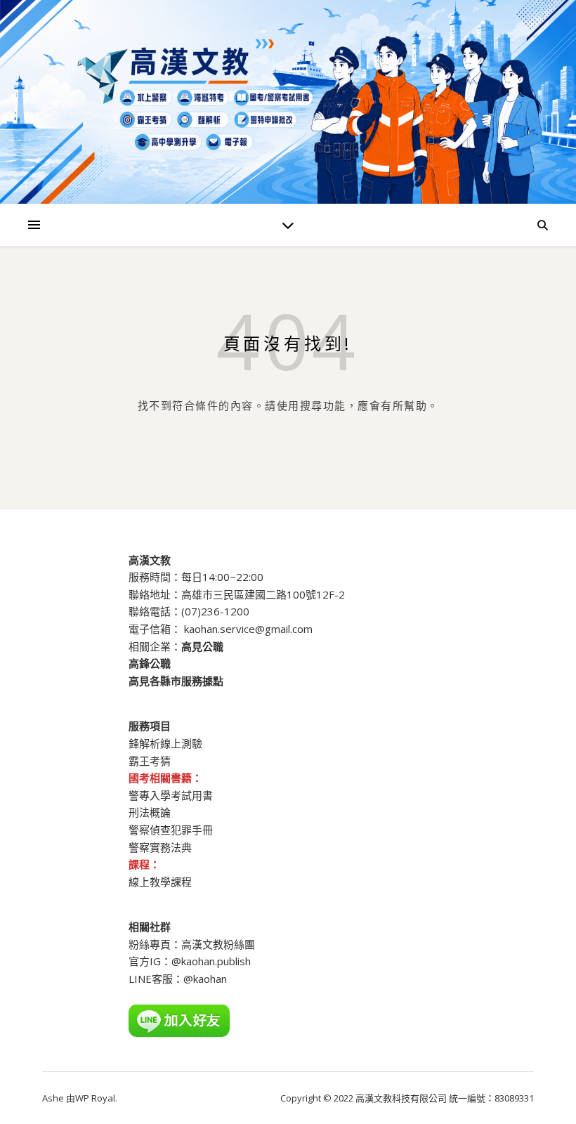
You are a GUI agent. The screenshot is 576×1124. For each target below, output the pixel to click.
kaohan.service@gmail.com (248, 629)
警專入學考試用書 (171, 795)
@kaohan (205, 979)
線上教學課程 (160, 882)
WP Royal (95, 1098)
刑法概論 (150, 812)
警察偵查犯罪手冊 (171, 830)
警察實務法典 (160, 847)
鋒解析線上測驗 (165, 743)
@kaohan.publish (211, 961)
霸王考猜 (150, 761)
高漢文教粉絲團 (218, 944)
